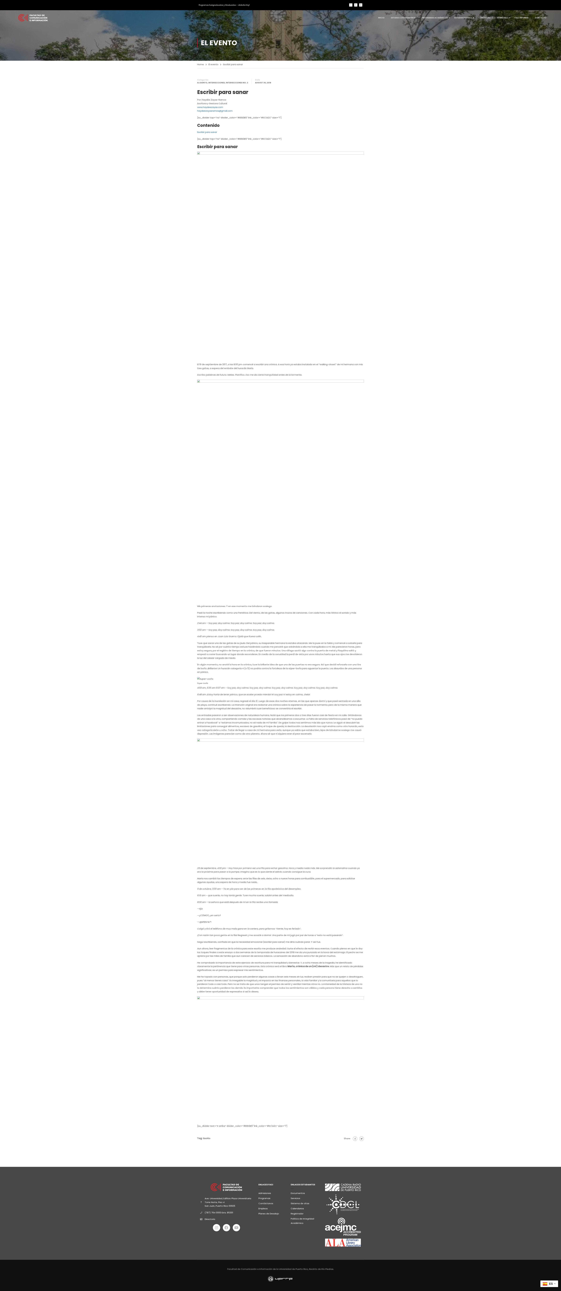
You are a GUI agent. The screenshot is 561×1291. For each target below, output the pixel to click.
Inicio (381, 17)
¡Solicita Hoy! (244, 5)
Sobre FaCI (502, 17)
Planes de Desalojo (268, 1213)
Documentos (298, 1193)
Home (200, 64)
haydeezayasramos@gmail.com (215, 110)
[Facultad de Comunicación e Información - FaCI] (33, 18)
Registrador (297, 1213)
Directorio (210, 1219)
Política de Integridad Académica (302, 1221)
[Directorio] (201, 1219)
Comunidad (484, 17)
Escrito (206, 1138)
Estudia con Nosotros (403, 17)
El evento (213, 64)
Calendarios (297, 1208)
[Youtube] (360, 5)
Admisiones (264, 1193)
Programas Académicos (435, 17)
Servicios (295, 1198)
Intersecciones (216, 82)
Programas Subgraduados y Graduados (217, 5)
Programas (264, 1198)
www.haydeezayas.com (210, 107)
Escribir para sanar (207, 132)
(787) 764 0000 (213, 1212)
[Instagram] (350, 5)
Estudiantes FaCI (463, 17)
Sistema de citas (300, 1203)
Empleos (263, 1208)
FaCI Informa (521, 17)
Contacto (540, 17)
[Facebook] (355, 5)
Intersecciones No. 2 (237, 82)
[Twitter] (361, 1138)
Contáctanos (265, 1203)
